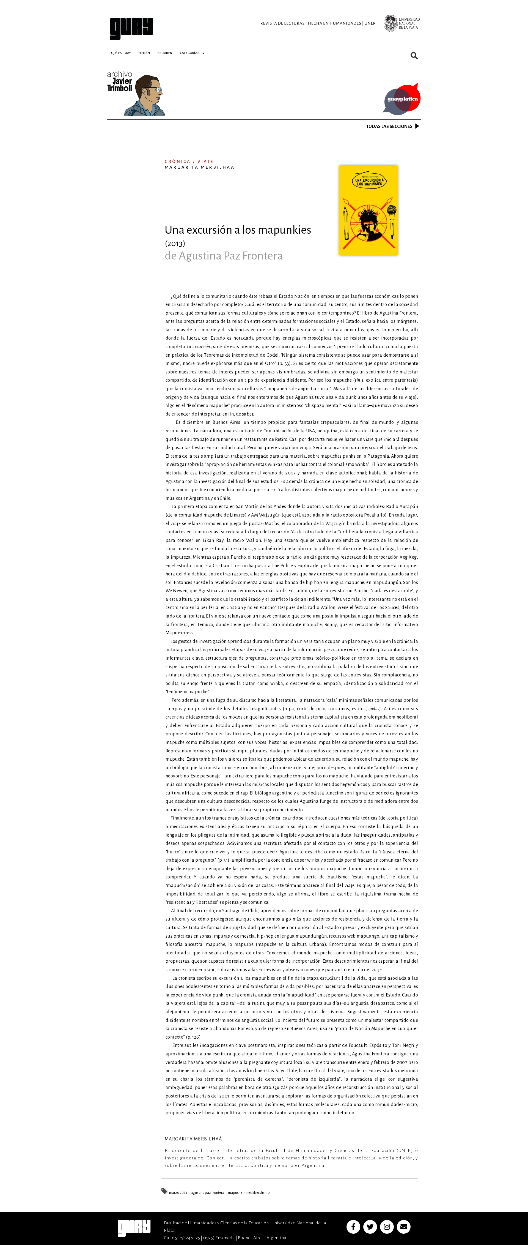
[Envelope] (404, 1227)
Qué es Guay (121, 53)
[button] (414, 55)
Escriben (165, 53)
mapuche (235, 1193)
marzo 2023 (178, 1193)
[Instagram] (387, 1227)
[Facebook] (353, 1227)
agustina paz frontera (207, 1193)
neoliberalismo (258, 1193)
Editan (144, 53)
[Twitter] (370, 1227)
